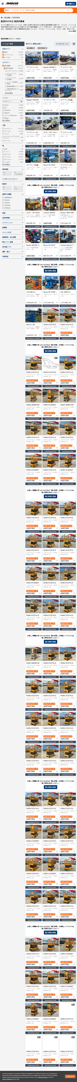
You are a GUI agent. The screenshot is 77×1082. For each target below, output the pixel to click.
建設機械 (7, 18)
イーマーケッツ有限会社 (33, 226)
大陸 (3, 125)
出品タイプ (6, 49)
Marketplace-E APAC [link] (50, 338)
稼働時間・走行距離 (9, 237)
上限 (15, 172)
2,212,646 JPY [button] (48, 303)
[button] (12, 44)
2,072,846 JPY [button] (65, 223)
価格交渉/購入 (48, 333)
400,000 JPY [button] (30, 175)
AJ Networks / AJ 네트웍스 (51, 259)
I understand (70, 1076)
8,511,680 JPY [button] (65, 256)
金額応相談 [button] (30, 78)
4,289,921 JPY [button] (31, 335)
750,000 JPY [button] (48, 110)
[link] (33, 58)
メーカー (5, 98)
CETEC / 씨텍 (67, 226)
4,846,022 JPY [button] (31, 303)
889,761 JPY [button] (48, 256)
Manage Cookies (43, 1077)
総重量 (4, 227)
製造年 (4, 184)
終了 (15, 187)
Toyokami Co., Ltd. (33, 81)
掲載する (72, 4)
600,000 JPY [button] (30, 223)
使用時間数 (6, 218)
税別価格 (5, 169)
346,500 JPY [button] (65, 175)
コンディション (7, 222)
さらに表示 (72, 31)
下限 (4, 172)
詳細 (3, 213)
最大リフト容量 (7, 242)
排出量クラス (6, 247)
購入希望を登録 (50, 191)
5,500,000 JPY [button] (31, 143)
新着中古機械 (6, 194)
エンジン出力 (6, 232)
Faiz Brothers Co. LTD (51, 226)
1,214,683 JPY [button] (65, 303)
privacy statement (7, 1079)
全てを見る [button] (9, 93)
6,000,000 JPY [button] (48, 143)
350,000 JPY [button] (65, 143)
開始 (4, 187)
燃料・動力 (6, 251)
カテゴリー (6, 62)
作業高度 (5, 256)
